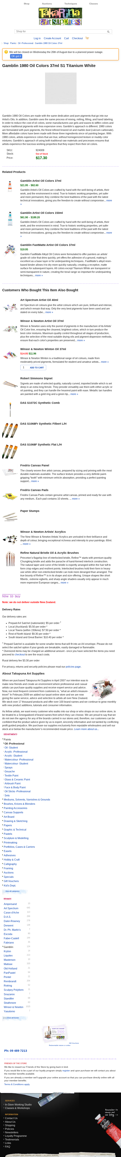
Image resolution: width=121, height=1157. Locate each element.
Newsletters (11, 1132)
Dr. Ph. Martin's (12, 929)
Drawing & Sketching (15, 821)
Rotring (8, 985)
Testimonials (12, 1139)
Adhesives (10, 855)
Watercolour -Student (16, 763)
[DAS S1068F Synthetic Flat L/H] (10, 451)
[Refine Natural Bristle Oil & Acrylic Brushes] (10, 559)
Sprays (8, 767)
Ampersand (10, 904)
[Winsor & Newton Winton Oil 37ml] (10, 355)
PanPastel (9, 972)
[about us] (102, 699)
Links (8, 1143)
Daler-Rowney (12, 921)
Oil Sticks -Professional (18, 791)
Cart (66, 38)
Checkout (77, 38)
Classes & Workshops (17, 1108)
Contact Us (11, 1118)
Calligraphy (10, 864)
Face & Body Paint (15, 787)
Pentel (7, 977)
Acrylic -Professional (16, 751)
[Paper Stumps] (10, 517)
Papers (8, 825)
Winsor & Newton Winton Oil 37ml (43, 349)
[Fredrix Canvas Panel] (10, 472)
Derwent (8, 925)
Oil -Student (11, 747)
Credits (105, 1154)
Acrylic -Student (13, 755)
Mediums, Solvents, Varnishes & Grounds (27, 799)
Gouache (10, 771)
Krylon (7, 951)
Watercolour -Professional (19, 759)
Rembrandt (10, 981)
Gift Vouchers (11, 881)
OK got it (16, 56)
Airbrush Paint (12, 783)
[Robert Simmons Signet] (10, 384)
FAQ (7, 1146)
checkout (20, 654)
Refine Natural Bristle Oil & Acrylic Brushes (49, 552)
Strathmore (10, 1002)
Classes (93, 3)
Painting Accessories (15, 808)
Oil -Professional (25, 43)
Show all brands (13, 1018)
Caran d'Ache (11, 912)
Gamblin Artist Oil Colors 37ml (40, 180)
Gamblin (8, 947)
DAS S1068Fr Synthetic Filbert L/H (43, 423)
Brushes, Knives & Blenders (19, 804)
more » (39, 275)
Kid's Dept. (10, 885)
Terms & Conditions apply (16, 1084)
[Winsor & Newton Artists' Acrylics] (10, 538)
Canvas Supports (13, 812)
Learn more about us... (86, 729)
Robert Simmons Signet (36, 378)
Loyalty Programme (16, 1136)
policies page (73, 666)
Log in (37, 38)
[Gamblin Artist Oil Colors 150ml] (10, 219)
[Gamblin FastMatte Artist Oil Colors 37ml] (10, 251)
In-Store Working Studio (18, 1104)
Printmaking (10, 842)
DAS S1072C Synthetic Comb (40, 402)
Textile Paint (11, 775)
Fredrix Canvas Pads (34, 490)
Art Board (9, 816)
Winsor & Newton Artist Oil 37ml (42, 321)
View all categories (12, 891)
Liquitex (8, 955)
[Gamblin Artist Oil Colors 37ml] (10, 187)
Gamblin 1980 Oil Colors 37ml (48, 43)
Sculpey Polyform (13, 990)
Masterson (9, 960)
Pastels (8, 834)
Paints (13, 43)
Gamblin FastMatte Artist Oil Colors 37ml (47, 245)
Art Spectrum (11, 908)
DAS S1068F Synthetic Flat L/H (41, 444)
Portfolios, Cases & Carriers (19, 847)
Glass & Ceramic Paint (17, 779)
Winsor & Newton (13, 1007)
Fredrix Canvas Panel (34, 465)
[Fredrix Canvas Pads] (10, 496)
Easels (8, 851)
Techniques (70, 3)
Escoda (8, 934)
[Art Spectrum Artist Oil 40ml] (10, 306)
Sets (7, 795)
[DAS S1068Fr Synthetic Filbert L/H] (10, 430)
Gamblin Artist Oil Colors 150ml (41, 212)
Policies (9, 1129)
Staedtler (9, 998)
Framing (8, 868)
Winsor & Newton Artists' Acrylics (43, 531)
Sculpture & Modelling (16, 838)
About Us (10, 1121)
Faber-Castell (11, 938)
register (66, 1070)
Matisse (8, 964)
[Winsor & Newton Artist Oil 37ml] (10, 327)
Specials (9, 877)
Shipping (10, 1125)
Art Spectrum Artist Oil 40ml (39, 300)
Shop (26, 3)
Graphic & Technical (15, 829)
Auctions (47, 3)
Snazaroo (9, 994)
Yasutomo (9, 1011)
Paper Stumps (29, 511)
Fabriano (9, 942)
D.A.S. (7, 917)
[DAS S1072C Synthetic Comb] (10, 409)
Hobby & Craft (12, 859)
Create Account (52, 38)
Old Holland (10, 968)
